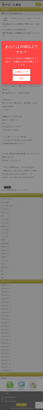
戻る (21, 78)
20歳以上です (21, 72)
